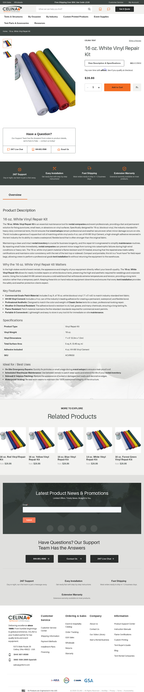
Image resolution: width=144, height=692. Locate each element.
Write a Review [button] (135, 40)
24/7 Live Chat (109, 9)
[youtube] (72, 528)
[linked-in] (83, 528)
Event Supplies (101, 16)
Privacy (112, 691)
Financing (45, 652)
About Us (94, 624)
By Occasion (34, 16)
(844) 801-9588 (20, 654)
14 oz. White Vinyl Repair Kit (96, 458)
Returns (68, 648)
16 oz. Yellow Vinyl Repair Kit (39, 458)
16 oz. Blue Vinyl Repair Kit (67, 458)
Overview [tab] (15, 194)
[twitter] (94, 528)
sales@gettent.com (21, 665)
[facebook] (50, 528)
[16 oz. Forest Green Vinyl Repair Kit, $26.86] (128, 440)
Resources (39, 23)
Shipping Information (50, 636)
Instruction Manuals (122, 629)
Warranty (69, 653)
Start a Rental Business (99, 640)
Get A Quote (124, 9)
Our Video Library (97, 634)
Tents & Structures (13, 16)
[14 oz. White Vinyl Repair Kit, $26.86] (99, 440)
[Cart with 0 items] (140, 9)
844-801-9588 (101, 9)
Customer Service (116, 2)
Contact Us (72, 559)
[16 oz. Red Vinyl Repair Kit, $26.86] (13, 440)
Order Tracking (72, 632)
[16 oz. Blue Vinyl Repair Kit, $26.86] (71, 440)
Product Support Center (124, 624)
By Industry (52, 16)
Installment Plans (48, 646)
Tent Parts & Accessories (16, 23)
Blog (116, 650)
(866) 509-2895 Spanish (25, 659)
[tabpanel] (45, 82)
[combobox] (64, 9)
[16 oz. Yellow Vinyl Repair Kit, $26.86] (42, 440)
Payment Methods (49, 641)
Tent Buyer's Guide (122, 645)
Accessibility (128, 691)
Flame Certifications (122, 634)
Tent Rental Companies (124, 656)
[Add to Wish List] (137, 87)
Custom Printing (121, 640)
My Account (134, 2)
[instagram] (61, 528)
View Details (13, 446)
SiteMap (104, 691)
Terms (119, 691)
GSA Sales (7, 2)
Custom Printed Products (75, 16)
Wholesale (18, 2)
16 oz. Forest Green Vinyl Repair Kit (126, 458)
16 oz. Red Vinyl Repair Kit (12, 458)
